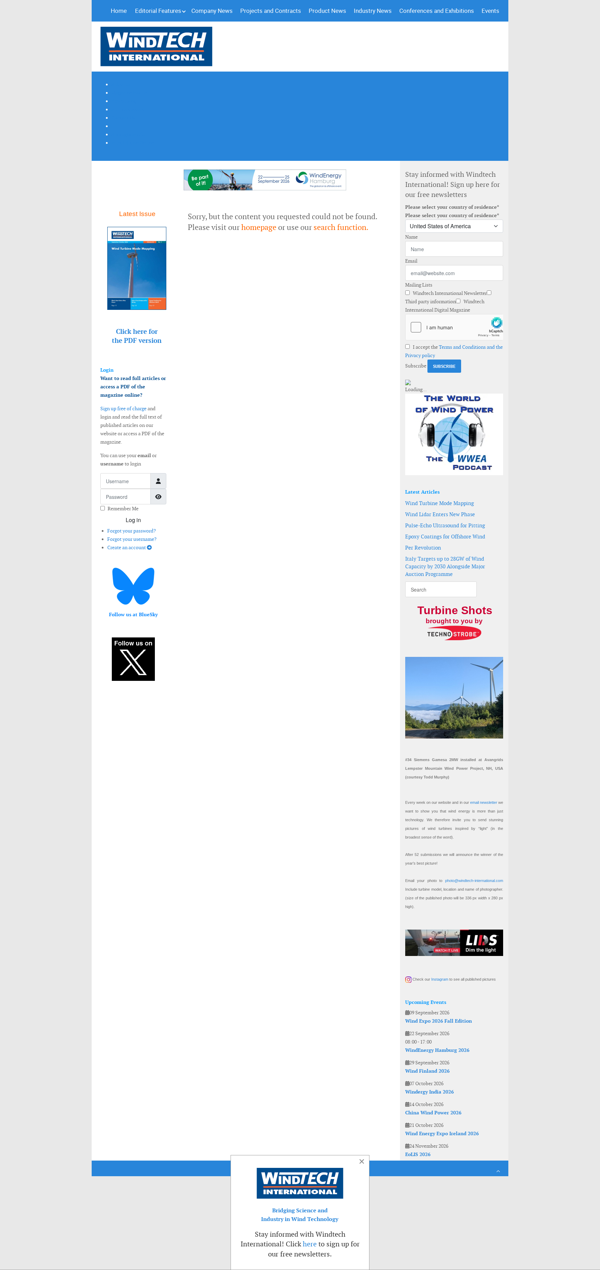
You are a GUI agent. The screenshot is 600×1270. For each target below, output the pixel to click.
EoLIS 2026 (418, 1154)
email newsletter (483, 802)
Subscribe (415, 366)
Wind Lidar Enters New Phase (440, 514)
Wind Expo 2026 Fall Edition (438, 1021)
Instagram (439, 979)
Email (411, 261)
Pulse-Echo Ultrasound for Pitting (445, 525)
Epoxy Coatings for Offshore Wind (445, 536)
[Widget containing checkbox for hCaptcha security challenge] (454, 327)
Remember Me (123, 508)
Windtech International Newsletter (449, 293)
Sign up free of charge (123, 408)
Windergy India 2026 (429, 1092)
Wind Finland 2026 (427, 1071)
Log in (133, 520)
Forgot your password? (131, 531)
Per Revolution (423, 547)
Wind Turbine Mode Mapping (439, 503)
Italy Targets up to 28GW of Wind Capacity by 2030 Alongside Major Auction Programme (445, 566)
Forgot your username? (132, 539)
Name (411, 237)
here (310, 1243)
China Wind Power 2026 (433, 1113)
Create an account (127, 547)
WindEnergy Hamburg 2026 (437, 1050)
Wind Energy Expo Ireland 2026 (442, 1133)
